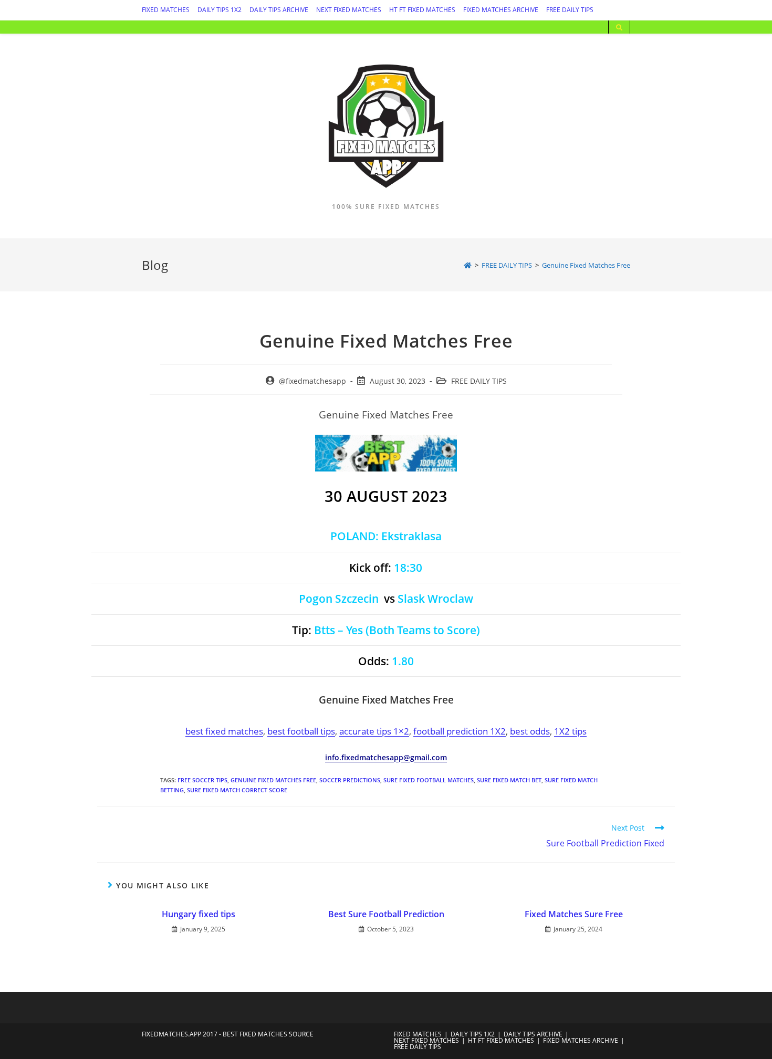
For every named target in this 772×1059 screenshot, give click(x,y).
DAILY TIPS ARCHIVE (278, 9)
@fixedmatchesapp (312, 381)
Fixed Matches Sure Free (574, 914)
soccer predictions (349, 780)
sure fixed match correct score (237, 790)
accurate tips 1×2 (374, 731)
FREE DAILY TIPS (569, 9)
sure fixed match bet (509, 780)
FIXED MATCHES (166, 9)
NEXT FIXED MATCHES (348, 9)
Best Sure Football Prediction (386, 914)
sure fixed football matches (428, 780)
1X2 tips (570, 731)
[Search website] (619, 28)
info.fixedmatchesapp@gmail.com (386, 757)
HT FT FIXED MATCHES (422, 9)
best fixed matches (224, 731)
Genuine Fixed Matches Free (273, 780)
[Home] (468, 265)
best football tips (301, 731)
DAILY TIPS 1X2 (219, 9)
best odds (530, 731)
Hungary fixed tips (198, 914)
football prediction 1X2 (459, 731)
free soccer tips (202, 780)
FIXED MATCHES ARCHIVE (500, 9)
